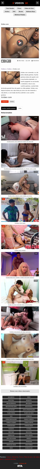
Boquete (29, 400)
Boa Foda (11, 400)
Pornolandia (29, 425)
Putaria (29, 429)
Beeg (28, 397)
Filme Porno (11, 413)
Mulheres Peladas (20, 14)
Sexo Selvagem (11, 438)
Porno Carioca (29, 419)
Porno (19, 8)
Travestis (29, 441)
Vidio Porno (29, 445)
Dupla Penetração (29, 410)
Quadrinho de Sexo (10, 459)
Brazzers (29, 403)
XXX (14, 11)
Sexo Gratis (29, 435)
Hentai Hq (15, 457)
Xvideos (3, 69)
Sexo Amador (10, 8)
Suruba (11, 441)
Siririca (28, 438)
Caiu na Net (11, 410)
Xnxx (11, 448)
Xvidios (7, 11)
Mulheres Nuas (30, 11)
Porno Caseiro (11, 422)
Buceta (21, 11)
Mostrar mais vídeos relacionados (20, 391)
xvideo (19, 108)
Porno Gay (11, 435)
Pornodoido (11, 425)
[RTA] (20, 466)
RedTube (11, 432)
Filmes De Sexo (28, 413)
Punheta (11, 429)
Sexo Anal (29, 432)
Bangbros (11, 397)
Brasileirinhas (11, 403)
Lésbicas (29, 416)
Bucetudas (28, 406)
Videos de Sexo (29, 8)
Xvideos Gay (29, 448)
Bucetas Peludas (11, 406)
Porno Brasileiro (11, 419)
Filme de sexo (28, 457)
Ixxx (11, 416)
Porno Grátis (29, 422)
